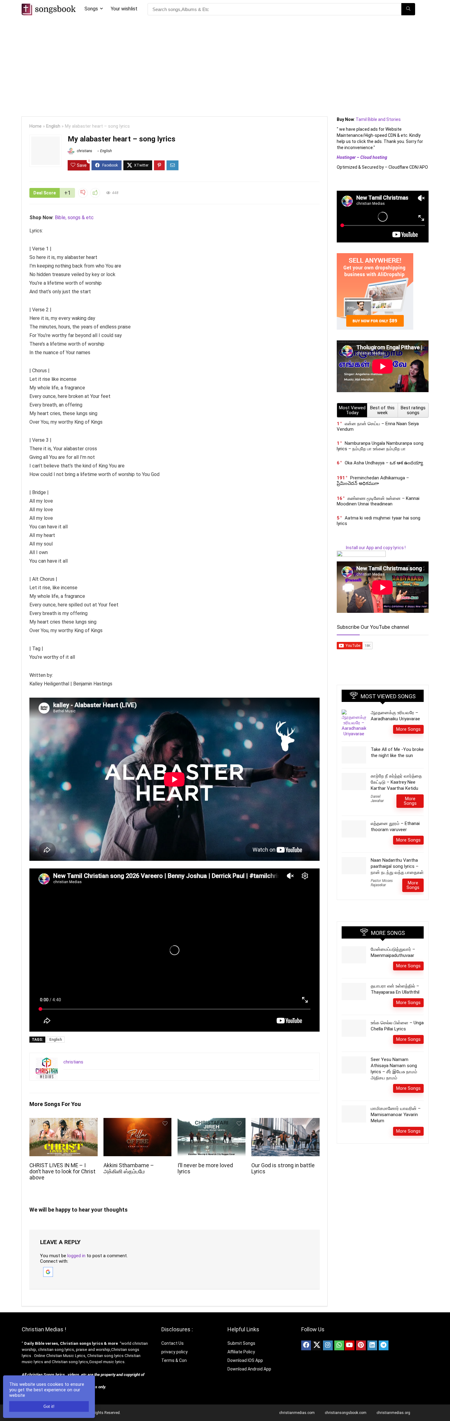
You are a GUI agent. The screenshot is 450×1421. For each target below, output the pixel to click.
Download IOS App (245, 1360)
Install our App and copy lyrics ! (371, 547)
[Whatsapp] (339, 1345)
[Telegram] (383, 1345)
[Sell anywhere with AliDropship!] (375, 256)
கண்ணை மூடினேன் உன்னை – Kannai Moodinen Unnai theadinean (378, 501)
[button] (48, 1270)
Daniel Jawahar (377, 798)
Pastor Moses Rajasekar (382, 883)
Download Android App (249, 1369)
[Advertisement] (225, 64)
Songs (91, 9)
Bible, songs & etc (75, 217)
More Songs (408, 729)
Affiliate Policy (241, 1351)
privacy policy (174, 1351)
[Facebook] (306, 1345)
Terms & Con (174, 1360)
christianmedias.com (297, 1413)
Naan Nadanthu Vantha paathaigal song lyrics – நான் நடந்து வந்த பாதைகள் (397, 866)
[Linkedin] (372, 1345)
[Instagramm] (328, 1345)
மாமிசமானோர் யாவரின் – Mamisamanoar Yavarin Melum (396, 1114)
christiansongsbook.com (345, 1413)
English (53, 126)
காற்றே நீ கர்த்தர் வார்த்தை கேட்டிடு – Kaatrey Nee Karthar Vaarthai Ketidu (396, 782)
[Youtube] (349, 1345)
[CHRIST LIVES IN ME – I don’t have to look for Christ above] (63, 1122)
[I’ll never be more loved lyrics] (212, 1122)
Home (35, 126)
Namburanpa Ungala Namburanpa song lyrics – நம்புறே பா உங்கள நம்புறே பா (380, 446)
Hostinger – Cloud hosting (362, 157)
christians (84, 151)
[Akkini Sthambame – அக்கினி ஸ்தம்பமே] (137, 1122)
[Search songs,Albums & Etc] (408, 9)
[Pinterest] (361, 1345)
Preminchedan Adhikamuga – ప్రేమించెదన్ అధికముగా (373, 480)
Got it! (48, 1406)
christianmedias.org (393, 1413)
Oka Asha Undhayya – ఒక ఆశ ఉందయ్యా (384, 463)
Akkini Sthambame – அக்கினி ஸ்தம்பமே (128, 1168)
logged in (76, 1255)
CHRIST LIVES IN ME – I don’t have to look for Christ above (62, 1171)
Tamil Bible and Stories (379, 119)
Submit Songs (241, 1343)
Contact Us (172, 1343)
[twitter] (316, 1345)
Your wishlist (124, 9)
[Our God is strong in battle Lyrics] (285, 1122)
